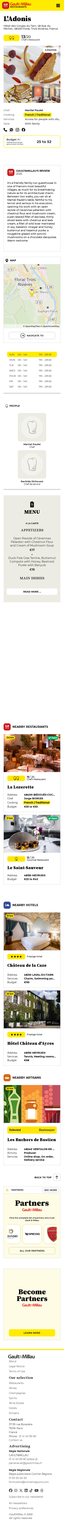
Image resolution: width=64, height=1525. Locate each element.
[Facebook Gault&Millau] (10, 1490)
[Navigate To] (32, 300)
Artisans (14, 1413)
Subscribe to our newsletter (26, 1496)
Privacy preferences (21, 1508)
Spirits (13, 1398)
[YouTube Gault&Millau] (36, 1490)
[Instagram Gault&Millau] (15, 1490)
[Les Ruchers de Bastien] (32, 1125)
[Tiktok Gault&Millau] (31, 1490)
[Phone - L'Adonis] (7, 129)
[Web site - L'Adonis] (13, 129)
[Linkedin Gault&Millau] (26, 1490)
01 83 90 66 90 (18, 1478)
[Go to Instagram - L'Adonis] (19, 129)
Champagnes (17, 1393)
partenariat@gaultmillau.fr (25, 1463)
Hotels (13, 1408)
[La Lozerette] (32, 773)
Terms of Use (17, 1371)
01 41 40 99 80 (27, 1436)
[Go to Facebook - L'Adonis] (24, 129)
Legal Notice (17, 1366)
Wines (13, 1388)
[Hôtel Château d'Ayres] (32, 1027)
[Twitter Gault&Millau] (21, 1490)
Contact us (15, 1440)
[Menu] (58, 5)
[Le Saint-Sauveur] (32, 849)
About (13, 1361)
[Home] (21, 3)
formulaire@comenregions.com (29, 1482)
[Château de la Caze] (32, 950)
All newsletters (18, 1503)
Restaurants (16, 1383)
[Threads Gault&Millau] (42, 1490)
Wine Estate (16, 1403)
